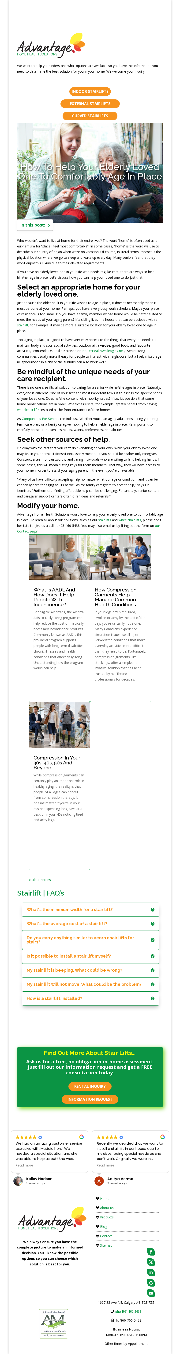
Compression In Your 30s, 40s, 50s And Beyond (57, 763)
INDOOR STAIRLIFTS (90, 91)
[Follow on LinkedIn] (151, 1272)
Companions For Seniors (40, 418)
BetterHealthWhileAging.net (103, 350)
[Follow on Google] (151, 1283)
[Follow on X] (151, 1262)
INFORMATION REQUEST (90, 1099)
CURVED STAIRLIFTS (90, 115)
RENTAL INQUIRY (90, 1086)
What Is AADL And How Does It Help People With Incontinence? (54, 597)
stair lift (22, 325)
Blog (103, 1226)
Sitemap (106, 1245)
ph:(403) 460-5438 (127, 1311)
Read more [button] (24, 1165)
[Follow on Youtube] (151, 1293)
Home (104, 1198)
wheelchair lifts (28, 409)
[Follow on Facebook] (151, 1252)
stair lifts (104, 520)
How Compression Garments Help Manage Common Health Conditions (115, 597)
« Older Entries (40, 879)
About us (107, 1207)
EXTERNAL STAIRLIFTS (90, 103)
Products (107, 1217)
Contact (106, 1236)
